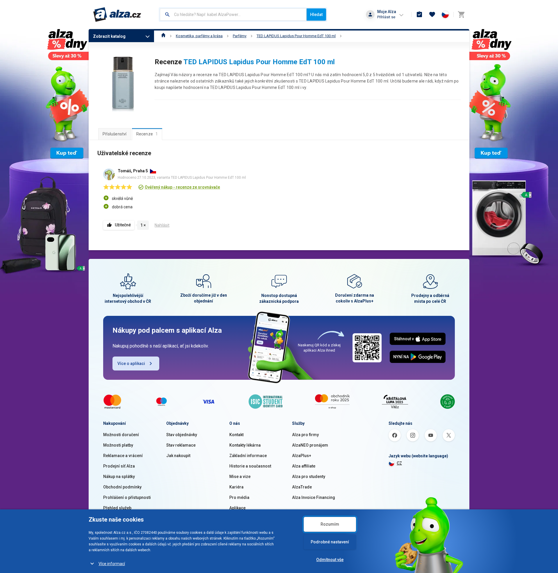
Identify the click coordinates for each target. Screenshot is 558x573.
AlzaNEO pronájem (310, 445)
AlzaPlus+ (301, 455)
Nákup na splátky (119, 476)
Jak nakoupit (178, 455)
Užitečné (123, 225)
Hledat (316, 14)
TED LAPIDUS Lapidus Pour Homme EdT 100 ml (296, 36)
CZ (399, 463)
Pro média (239, 497)
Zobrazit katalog (109, 36)
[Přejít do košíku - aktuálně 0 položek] (461, 14)
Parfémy (239, 36)
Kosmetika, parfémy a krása (199, 36)
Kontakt (236, 434)
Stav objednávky (181, 434)
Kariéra (236, 487)
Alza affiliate (303, 466)
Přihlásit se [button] (386, 17)
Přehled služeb (117, 508)
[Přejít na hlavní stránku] (117, 14)
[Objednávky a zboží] (419, 14)
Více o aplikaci (131, 363)
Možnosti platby (118, 445)
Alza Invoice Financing (313, 497)
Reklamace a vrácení (123, 455)
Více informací (112, 563)
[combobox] (233, 14)
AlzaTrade (302, 487)
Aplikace (237, 508)
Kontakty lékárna (245, 445)
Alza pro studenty (308, 476)
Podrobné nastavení (330, 542)
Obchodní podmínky (122, 487)
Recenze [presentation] (147, 134)
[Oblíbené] (432, 14)
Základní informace (248, 455)
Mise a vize (240, 476)
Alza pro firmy (305, 434)
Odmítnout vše (330, 559)
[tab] (114, 134)
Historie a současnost (250, 466)
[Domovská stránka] (163, 36)
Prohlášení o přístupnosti (127, 497)
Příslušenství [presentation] (115, 134)
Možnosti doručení (121, 434)
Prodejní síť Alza (119, 466)
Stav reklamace (181, 445)
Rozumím (330, 524)
